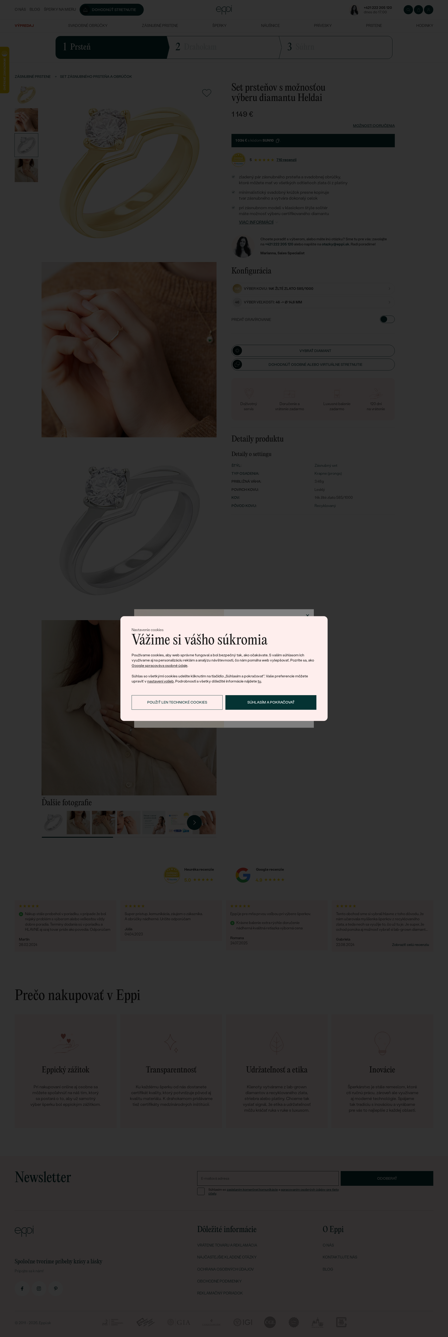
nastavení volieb (160, 681)
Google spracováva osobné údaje (159, 665)
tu (259, 681)
